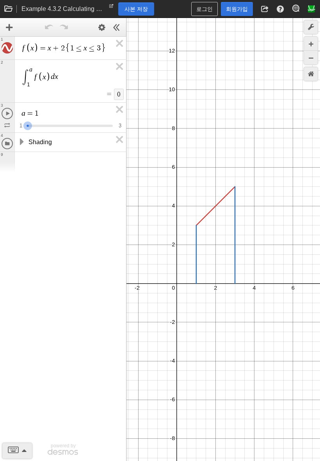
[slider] (27, 124)
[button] (264, 9)
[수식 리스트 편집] (102, 27)
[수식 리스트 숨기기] (116, 27)
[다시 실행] (64, 27)
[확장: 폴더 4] (21, 142)
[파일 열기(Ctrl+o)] (8, 9)
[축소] (311, 57)
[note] (111, 8)
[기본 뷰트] (311, 74)
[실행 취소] (49, 27)
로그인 (204, 9)
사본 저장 (136, 9)
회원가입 (237, 9)
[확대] (311, 43)
